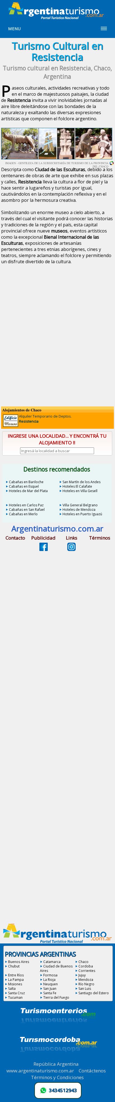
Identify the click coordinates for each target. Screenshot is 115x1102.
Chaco (83, 961)
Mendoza (85, 979)
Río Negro (86, 984)
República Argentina (56, 1064)
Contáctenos (92, 1070)
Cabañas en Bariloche (26, 482)
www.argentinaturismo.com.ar (40, 1070)
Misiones (15, 984)
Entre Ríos (16, 975)
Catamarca (52, 961)
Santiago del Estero (93, 993)
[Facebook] (43, 549)
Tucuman (15, 997)
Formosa (50, 975)
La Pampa (16, 979)
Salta (12, 988)
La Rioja (49, 979)
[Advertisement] (57, 340)
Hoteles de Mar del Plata (28, 490)
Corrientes (86, 970)
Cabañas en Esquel (24, 486)
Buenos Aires (18, 961)
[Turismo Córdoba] (58, 1059)
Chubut (14, 966)
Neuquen (50, 984)
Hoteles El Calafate (77, 486)
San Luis (84, 988)
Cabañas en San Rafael (27, 509)
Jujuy (82, 975)
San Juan (49, 988)
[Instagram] (71, 549)
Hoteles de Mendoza (79, 509)
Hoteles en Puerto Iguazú (82, 514)
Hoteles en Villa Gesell (80, 490)
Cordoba (85, 966)
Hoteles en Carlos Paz (26, 505)
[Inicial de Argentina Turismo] (57, 18)
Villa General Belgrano (80, 505)
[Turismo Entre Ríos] (58, 1031)
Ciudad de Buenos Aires (56, 968)
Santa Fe (49, 993)
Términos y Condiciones (57, 1077)
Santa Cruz (16, 993)
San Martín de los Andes (81, 482)
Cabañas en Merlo (23, 514)
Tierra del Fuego (56, 997)
